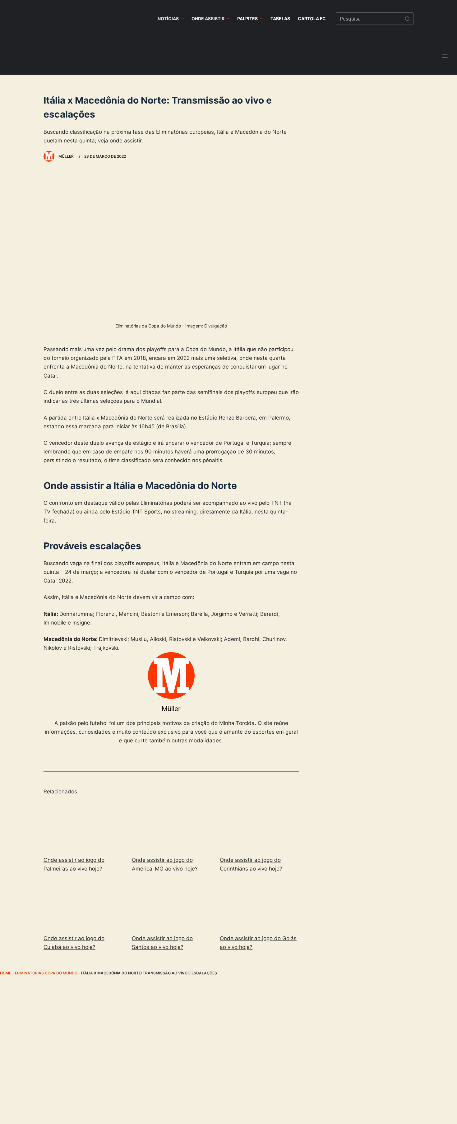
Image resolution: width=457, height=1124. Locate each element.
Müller (171, 709)
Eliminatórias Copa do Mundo (46, 973)
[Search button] (407, 18)
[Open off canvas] (445, 56)
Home (5, 973)
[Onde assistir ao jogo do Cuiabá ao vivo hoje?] (83, 904)
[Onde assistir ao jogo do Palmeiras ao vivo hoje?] (83, 826)
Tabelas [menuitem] (280, 18)
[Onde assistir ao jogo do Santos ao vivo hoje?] (171, 904)
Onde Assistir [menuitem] (208, 18)
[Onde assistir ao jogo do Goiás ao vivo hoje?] (259, 904)
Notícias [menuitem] (168, 18)
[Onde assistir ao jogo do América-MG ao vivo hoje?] (171, 826)
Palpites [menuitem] (247, 18)
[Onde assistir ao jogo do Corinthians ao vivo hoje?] (259, 826)
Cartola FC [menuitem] (312, 18)
